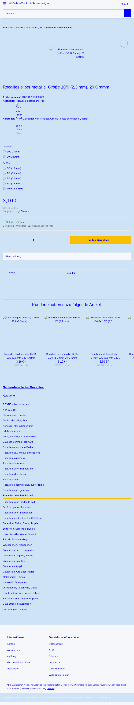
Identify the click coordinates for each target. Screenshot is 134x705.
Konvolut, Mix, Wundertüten (18, 425)
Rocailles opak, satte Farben (18, 447)
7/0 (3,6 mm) (14, 173)
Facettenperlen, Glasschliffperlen (21, 598)
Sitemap (53, 656)
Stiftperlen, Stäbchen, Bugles (19, 528)
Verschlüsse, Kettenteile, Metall (20, 587)
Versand (25, 211)
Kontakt (11, 643)
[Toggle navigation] (4, 2)
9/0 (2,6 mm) (14, 183)
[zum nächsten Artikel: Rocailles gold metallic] (127, 27)
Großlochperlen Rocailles (17, 507)
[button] (109, 4)
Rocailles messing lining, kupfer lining (23, 484)
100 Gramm (13, 151)
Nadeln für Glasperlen (15, 582)
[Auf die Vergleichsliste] (124, 43)
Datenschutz (56, 643)
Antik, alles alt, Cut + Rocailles (19, 436)
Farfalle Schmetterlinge (15, 539)
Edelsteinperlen (11, 431)
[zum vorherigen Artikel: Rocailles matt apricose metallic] (120, 27)
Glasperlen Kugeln (13, 566)
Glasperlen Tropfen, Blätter (18, 555)
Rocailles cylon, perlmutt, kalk (19, 501)
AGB (51, 650)
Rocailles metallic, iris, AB (30, 100)
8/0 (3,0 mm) (14, 178)
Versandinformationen (19, 662)
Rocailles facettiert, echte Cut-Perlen (23, 518)
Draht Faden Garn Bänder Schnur (21, 593)
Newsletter (13, 668)
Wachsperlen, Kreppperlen (17, 544)
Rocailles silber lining (14, 474)
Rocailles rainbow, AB (14, 458)
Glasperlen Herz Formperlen (18, 550)
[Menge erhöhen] (60, 240)
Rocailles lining (11, 479)
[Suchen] (127, 13)
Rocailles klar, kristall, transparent (21, 452)
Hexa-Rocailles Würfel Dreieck (19, 534)
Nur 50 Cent (9, 409)
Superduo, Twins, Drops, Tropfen (21, 523)
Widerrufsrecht (57, 668)
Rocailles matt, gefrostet (16, 490)
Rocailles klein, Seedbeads (17, 512)
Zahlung (11, 656)
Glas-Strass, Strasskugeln (17, 603)
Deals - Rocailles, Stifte (15, 420)
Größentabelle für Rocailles (23, 387)
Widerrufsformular (59, 674)
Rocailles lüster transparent (18, 468)
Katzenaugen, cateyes (15, 609)
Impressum (55, 662)
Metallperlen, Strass (14, 576)
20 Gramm (13, 156)
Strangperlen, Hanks (14, 415)
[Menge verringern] (6, 240)
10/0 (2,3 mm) (15, 188)
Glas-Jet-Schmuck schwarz (18, 441)
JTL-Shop (115, 697)
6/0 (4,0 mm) (14, 168)
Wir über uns (14, 650)
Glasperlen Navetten (14, 561)
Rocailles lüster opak (14, 463)
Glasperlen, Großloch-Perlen (19, 571)
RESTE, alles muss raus (16, 404)
